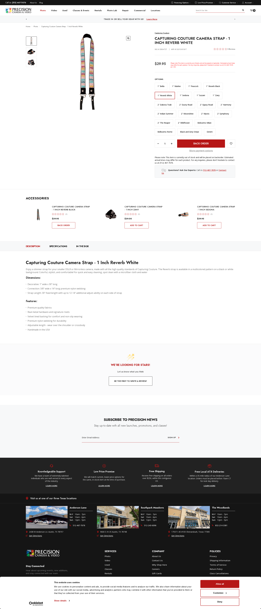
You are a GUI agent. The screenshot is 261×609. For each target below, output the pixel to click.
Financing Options (181, 2)
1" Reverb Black (213, 86)
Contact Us (157, 560)
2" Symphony (223, 113)
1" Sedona (184, 95)
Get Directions (35, 535)
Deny (219, 602)
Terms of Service (218, 564)
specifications (58, 246)
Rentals (98, 10)
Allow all (220, 584)
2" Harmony (226, 104)
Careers (156, 569)
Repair (125, 10)
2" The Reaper (164, 123)
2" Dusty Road (185, 104)
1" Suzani (201, 95)
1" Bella (161, 86)
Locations (155, 10)
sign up (172, 437)
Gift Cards (157, 573)
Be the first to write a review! (130, 381)
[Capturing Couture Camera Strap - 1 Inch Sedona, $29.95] (183, 214)
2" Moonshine (187, 113)
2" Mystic (205, 113)
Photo (43, 10)
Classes (108, 569)
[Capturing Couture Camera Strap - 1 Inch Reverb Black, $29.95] (38, 214)
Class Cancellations (219, 573)
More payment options (201, 150)
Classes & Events (81, 10)
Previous (26, 19)
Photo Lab (112, 10)
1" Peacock (193, 86)
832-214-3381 (221, 525)
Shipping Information (220, 560)
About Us (33, 2)
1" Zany (216, 95)
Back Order (64, 225)
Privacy (213, 556)
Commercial (139, 10)
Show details (60, 600)
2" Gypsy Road (206, 104)
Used (64, 10)
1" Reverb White (165, 95)
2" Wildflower (184, 123)
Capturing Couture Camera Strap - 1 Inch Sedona (216, 208)
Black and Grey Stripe (189, 131)
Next (234, 19)
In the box (82, 246)
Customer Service (229, 2)
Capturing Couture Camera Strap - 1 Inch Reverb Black (71, 208)
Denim (210, 131)
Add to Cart (136, 225)
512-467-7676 (209, 170)
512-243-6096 (150, 525)
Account (248, 2)
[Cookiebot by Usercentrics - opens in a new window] (36, 604)
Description (33, 246)
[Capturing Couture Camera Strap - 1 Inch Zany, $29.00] (111, 214)
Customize (218, 593)
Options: (159, 79)
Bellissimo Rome (165, 131)
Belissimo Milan (204, 123)
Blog (41, 2)
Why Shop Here (159, 564)
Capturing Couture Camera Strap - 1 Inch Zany (143, 208)
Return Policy (216, 569)
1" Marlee (176, 86)
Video (54, 10)
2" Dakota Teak (165, 104)
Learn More (158, 19)
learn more (51, 486)
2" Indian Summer (165, 113)
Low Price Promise (205, 2)
